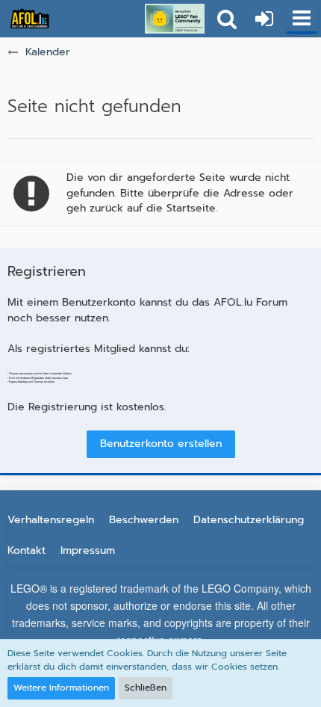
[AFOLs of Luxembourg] (29, 19)
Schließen (145, 687)
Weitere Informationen (61, 687)
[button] (302, 19)
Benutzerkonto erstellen (161, 443)
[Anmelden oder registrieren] (264, 19)
